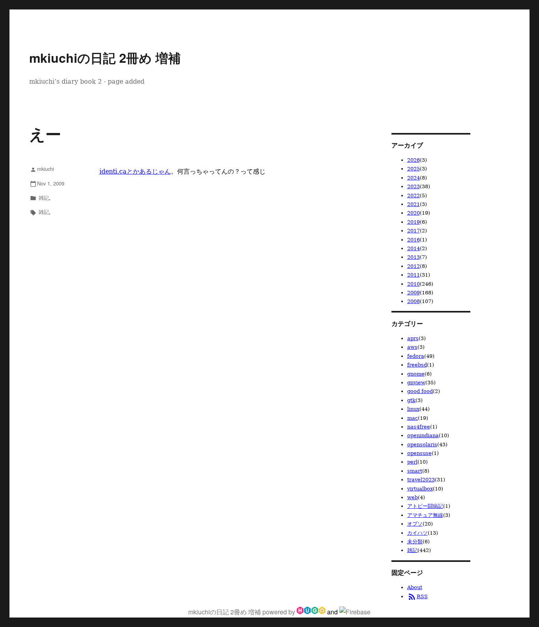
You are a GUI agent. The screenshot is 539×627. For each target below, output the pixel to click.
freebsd (417, 365)
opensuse (419, 453)
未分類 (415, 542)
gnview (416, 383)
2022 (413, 195)
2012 (413, 266)
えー (45, 133)
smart (414, 471)
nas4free (418, 427)
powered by (279, 611)
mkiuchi (42, 168)
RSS (417, 596)
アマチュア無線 (425, 515)
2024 (413, 178)
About (414, 587)
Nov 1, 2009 (47, 183)
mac (412, 418)
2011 (413, 275)
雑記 (44, 197)
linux (413, 409)
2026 (413, 160)
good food (420, 391)
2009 (413, 293)
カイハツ (417, 533)
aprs (413, 338)
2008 (413, 301)
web (412, 497)
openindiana (423, 435)
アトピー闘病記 (425, 506)
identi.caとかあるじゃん (135, 171)
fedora (415, 356)
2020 (413, 213)
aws (412, 347)
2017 (413, 231)
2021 (413, 204)
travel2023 (421, 480)
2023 (413, 186)
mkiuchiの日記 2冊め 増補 (105, 58)
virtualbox (420, 489)
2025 (413, 169)
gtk (411, 400)
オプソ (415, 524)
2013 (413, 257)
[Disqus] (204, 320)
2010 (413, 284)
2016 (413, 240)
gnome (416, 374)
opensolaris (422, 444)
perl (412, 462)
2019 (413, 222)
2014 (413, 248)
